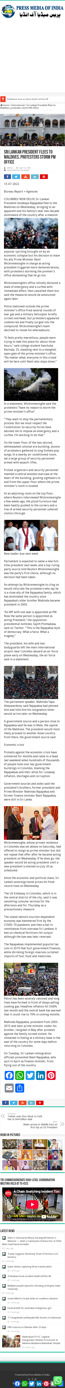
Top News (24, 170)
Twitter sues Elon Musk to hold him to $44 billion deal (25, 1117)
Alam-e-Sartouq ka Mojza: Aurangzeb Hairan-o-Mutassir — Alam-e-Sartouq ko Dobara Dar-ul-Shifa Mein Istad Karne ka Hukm (31, 1241)
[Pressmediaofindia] (32, 10)
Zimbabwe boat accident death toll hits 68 (27, 99)
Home (6, 105)
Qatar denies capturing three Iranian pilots (30, 1266)
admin (10, 168)
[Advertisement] (32, 60)
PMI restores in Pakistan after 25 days (27, 1327)
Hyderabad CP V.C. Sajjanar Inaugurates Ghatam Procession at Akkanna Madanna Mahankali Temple (41, 1340)
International (18, 105)
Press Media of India (39, 1374)
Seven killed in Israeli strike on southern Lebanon (33, 1298)
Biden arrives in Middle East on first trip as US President (40, 1125)
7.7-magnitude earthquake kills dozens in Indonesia (34, 1317)
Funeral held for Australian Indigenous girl (29, 1308)
